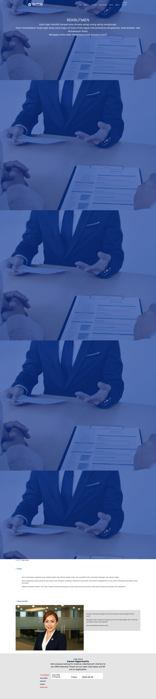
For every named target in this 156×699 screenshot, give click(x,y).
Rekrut (117, 5)
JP (123, 3)
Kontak (124, 5)
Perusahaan (103, 5)
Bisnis (86, 5)
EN (126, 3)
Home (18, 560)
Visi (80, 5)
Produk (94, 5)
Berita (111, 5)
